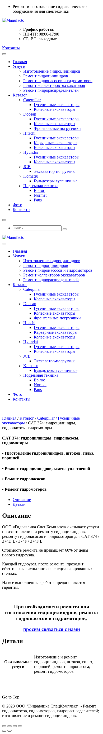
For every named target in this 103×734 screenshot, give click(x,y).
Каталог (20, 95)
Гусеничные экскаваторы (56, 104)
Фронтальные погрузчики (57, 128)
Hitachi (29, 133)
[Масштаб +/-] (4, 726)
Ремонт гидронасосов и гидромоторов (57, 80)
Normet (40, 195)
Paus (38, 200)
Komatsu (30, 176)
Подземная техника (40, 185)
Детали (19, 504)
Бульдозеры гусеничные (55, 181)
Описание (22, 499)
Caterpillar (32, 100)
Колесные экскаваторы (54, 109)
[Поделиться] (15, 726)
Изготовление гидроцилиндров (51, 71)
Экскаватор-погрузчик (54, 171)
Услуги (19, 66)
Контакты (11, 48)
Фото (17, 205)
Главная (20, 61)
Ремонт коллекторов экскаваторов (54, 85)
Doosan (29, 114)
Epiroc (39, 190)
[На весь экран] (9, 726)
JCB (27, 166)
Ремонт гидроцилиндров (45, 76)
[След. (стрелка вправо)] (9, 731)
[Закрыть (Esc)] (20, 726)
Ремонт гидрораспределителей (51, 90)
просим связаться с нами (51, 629)
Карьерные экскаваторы (55, 142)
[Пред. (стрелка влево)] (4, 731)
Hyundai (30, 152)
